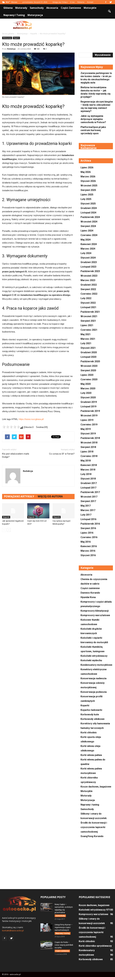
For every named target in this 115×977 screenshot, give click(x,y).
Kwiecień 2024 (89, 244)
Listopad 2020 (88, 356)
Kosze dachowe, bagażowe (96, 786)
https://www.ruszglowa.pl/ (31, 419)
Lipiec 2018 (87, 451)
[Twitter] (110, 2)
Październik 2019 (90, 411)
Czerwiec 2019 (89, 424)
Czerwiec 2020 (89, 379)
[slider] (11, 427)
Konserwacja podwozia (94, 692)
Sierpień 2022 (88, 289)
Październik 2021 (90, 311)
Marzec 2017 (88, 510)
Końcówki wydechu (91, 660)
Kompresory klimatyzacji (95, 610)
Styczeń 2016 (88, 555)
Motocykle (90, 7)
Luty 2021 (86, 343)
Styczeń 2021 (88, 347)
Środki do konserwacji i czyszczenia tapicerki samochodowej (94, 827)
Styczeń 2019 (88, 433)
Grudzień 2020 (89, 352)
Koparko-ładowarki (91, 710)
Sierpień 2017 (88, 501)
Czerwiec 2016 (89, 537)
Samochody (37, 7)
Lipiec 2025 (87, 194)
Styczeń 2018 (88, 478)
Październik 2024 (90, 217)
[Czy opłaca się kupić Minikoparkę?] (64, 510)
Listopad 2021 (88, 307)
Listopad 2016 (88, 519)
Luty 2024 (86, 253)
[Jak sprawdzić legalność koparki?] (13, 510)
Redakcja (11, 49)
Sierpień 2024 (88, 226)
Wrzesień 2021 (89, 316)
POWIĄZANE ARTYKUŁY (19, 496)
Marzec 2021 (88, 338)
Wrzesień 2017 (89, 496)
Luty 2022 (86, 298)
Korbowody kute (90, 714)
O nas (72, 2)
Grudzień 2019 (89, 402)
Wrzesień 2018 (89, 442)
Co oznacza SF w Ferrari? (62, 453)
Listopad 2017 (88, 487)
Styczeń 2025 (88, 203)
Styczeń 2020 (88, 397)
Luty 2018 (86, 474)
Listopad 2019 (88, 406)
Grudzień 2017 (89, 483)
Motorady (21, 7)
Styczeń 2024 (88, 257)
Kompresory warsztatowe (95, 615)
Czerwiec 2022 (89, 293)
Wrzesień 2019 (89, 415)
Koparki (16, 38)
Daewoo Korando (90, 592)
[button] (109, 11)
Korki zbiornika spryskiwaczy (95, 945)
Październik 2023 (90, 271)
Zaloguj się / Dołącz (60, 2)
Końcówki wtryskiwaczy (94, 655)
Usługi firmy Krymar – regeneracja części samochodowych (63, 927)
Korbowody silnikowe (93, 719)
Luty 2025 (86, 199)
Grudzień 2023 (89, 262)
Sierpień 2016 (88, 528)
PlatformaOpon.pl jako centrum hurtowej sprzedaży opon (93, 130)
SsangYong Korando (92, 836)
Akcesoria (52, 7)
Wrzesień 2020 (89, 365)
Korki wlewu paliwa (91, 755)
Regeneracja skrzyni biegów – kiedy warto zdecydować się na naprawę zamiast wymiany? (97, 106)
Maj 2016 (86, 541)
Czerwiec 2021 (89, 329)
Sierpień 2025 (88, 190)
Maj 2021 (86, 334)
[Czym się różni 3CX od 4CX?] (38, 510)
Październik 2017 (90, 492)
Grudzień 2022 (89, 284)
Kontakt (90, 2)
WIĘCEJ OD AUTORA (50, 496)
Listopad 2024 (88, 212)
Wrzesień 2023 (89, 275)
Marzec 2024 (88, 248)
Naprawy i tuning (14, 15)
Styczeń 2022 (88, 302)
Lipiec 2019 (87, 420)
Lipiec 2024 (87, 230)
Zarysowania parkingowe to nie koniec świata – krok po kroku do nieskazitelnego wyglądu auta (96, 78)
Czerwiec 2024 (89, 235)
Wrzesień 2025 (89, 185)
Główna (8, 7)
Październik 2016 (90, 523)
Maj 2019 (86, 429)
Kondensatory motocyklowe (96, 664)
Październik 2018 (90, 438)
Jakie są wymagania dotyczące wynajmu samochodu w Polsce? (93, 119)
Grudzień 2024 (89, 208)
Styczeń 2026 (88, 181)
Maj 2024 (86, 239)
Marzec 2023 (88, 280)
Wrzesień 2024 (89, 221)
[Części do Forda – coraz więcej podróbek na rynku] (46, 945)
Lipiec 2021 (87, 325)
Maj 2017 (86, 505)
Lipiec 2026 (87, 167)
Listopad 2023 (88, 266)
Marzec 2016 (88, 550)
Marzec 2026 (88, 176)
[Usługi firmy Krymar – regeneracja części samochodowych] (46, 927)
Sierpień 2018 (88, 447)
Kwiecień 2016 (89, 546)
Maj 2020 (86, 384)
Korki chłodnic (89, 732)
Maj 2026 (86, 172)
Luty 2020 (86, 393)
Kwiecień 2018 (89, 465)
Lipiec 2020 (87, 375)
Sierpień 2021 (88, 320)
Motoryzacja (35, 15)
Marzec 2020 (88, 388)
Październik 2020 (90, 361)
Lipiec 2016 (87, 532)
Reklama (80, 2)
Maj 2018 (86, 460)
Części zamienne (71, 7)
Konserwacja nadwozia (93, 678)
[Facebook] (105, 2)
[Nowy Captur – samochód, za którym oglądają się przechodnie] (46, 907)
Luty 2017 (86, 514)
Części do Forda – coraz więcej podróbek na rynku (64, 945)
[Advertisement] (78, 25)
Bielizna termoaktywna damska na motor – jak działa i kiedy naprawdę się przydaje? (96, 92)
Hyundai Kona (88, 597)
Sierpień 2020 (88, 370)
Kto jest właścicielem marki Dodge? (15, 455)
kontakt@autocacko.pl (13, 930)
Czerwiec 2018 (89, 456)
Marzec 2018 (88, 469)
